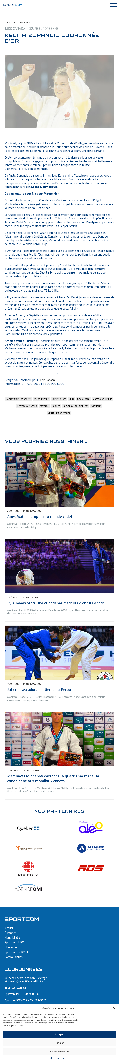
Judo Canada (47, 380)
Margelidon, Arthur (102, 398)
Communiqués (59, 398)
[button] (114, 1008)
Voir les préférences (59, 1051)
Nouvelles (11, 947)
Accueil (9, 928)
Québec (56, 405)
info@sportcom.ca (15, 987)
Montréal (44, 405)
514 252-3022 (38, 1000)
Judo (71, 398)
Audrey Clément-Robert (18, 398)
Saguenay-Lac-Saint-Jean (75, 405)
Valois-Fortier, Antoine (59, 412)
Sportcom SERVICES (17, 952)
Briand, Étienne (41, 398)
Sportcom (96, 405)
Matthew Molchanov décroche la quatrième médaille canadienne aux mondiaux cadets (53, 778)
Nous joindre (12, 938)
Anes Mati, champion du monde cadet (39, 516)
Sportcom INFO (14, 942)
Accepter (59, 1034)
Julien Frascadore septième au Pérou (39, 689)
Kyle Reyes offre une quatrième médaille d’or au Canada (56, 603)
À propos (10, 933)
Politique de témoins (58, 1058)
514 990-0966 (32, 994)
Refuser (59, 1042)
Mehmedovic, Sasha (27, 405)
